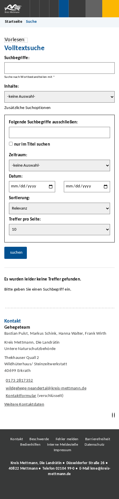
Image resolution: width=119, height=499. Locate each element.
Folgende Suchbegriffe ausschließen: (43, 122)
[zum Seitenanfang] (114, 415)
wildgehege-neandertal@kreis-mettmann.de (45, 388)
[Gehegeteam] (59, 368)
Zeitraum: (18, 155)
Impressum (62, 450)
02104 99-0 (65, 468)
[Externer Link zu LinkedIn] (59, 490)
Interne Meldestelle (62, 445)
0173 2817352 (18, 381)
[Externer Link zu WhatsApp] (85, 490)
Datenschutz (94, 445)
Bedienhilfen (30, 445)
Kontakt (16, 439)
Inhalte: (11, 86)
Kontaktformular (21, 396)
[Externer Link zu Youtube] (72, 490)
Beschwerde (39, 439)
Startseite (13, 22)
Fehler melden (67, 439)
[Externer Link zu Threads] (46, 490)
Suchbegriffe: (16, 58)
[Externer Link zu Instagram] (33, 490)
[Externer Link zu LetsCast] (98, 490)
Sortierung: (19, 198)
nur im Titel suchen (32, 144)
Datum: (16, 176)
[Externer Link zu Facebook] (20, 490)
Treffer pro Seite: (25, 219)
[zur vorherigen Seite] (112, 415)
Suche (31, 22)
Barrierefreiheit (97, 439)
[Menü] (110, 8)
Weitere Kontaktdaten (24, 404)
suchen (16, 253)
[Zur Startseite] (15, 8)
